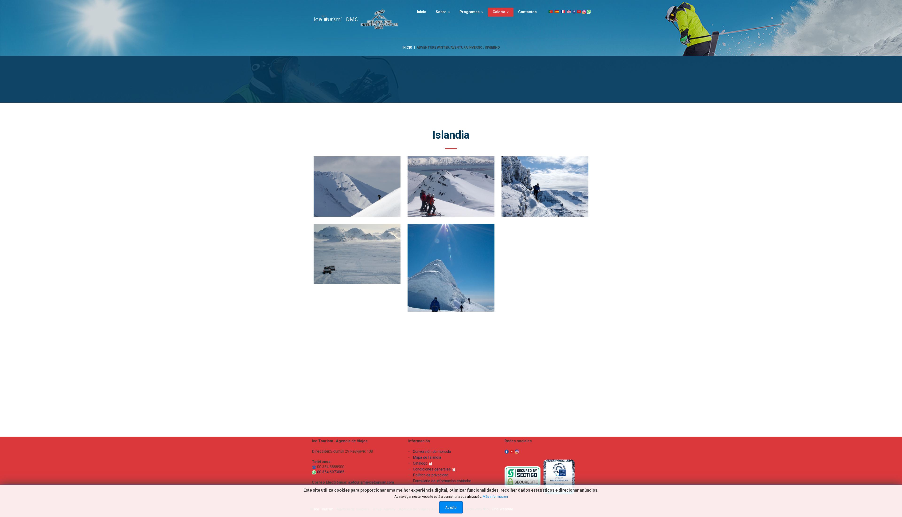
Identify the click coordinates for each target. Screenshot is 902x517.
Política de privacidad (430, 475)
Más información (495, 496)
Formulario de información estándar (442, 481)
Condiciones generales (432, 469)
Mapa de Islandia (427, 457)
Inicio (407, 47)
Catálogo (420, 463)
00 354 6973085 (330, 472)
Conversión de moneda (432, 451)
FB (312, 84)
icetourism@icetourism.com (371, 482)
